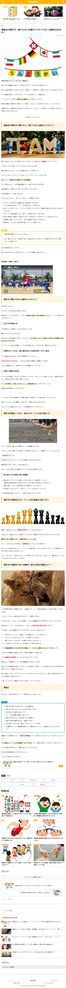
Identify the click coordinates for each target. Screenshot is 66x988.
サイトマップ (54, 980)
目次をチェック (31, 117)
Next (65, 14)
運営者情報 (33, 980)
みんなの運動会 (33, 2)
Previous (1, 14)
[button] (43, 784)
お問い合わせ (16, 983)
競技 (4, 775)
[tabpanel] (12, 14)
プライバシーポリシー (49, 983)
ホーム (11, 980)
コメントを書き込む (33, 877)
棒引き (9, 775)
